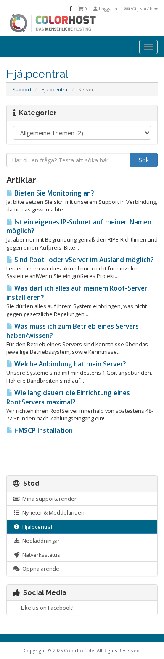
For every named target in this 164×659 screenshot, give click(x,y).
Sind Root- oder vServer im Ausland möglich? (83, 259)
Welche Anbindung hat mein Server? (69, 364)
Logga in (107, 8)
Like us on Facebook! (46, 607)
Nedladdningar (40, 540)
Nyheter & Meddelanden (52, 512)
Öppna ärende (39, 568)
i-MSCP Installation (43, 430)
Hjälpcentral (55, 89)
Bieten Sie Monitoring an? (53, 193)
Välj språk (141, 8)
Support (22, 89)
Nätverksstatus (40, 555)
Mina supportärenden (49, 498)
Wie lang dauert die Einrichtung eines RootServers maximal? (68, 398)
